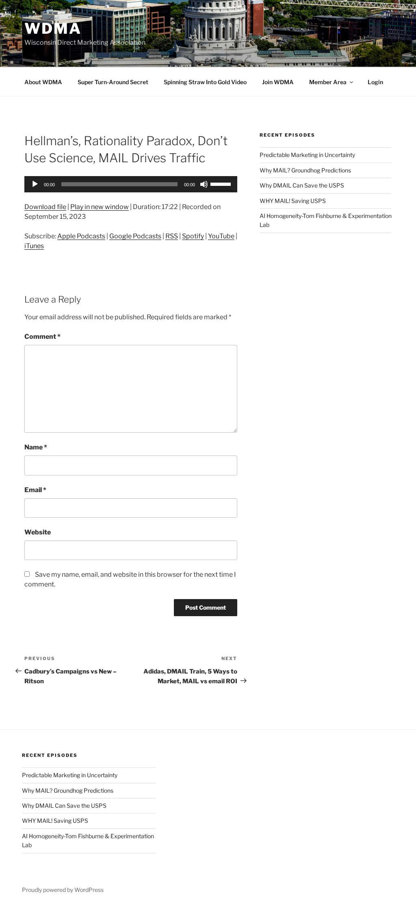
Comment (42, 336)
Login (375, 81)
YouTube (221, 236)
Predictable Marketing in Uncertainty (307, 154)
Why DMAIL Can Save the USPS (302, 185)
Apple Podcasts (81, 236)
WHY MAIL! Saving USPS (293, 200)
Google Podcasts (135, 236)
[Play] (35, 184)
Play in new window (99, 207)
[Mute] (204, 184)
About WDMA (43, 81)
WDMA (53, 28)
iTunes (34, 246)
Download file (45, 207)
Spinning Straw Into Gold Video (205, 81)
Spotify (193, 236)
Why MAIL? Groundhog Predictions (305, 170)
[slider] (221, 183)
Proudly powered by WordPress (63, 889)
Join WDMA (278, 81)
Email (35, 490)
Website (37, 532)
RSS (171, 236)
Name (35, 447)
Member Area (328, 81)
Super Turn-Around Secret (113, 81)
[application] (130, 184)
